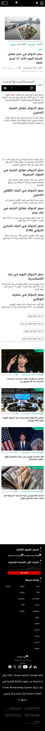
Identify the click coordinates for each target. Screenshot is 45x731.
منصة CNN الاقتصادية (32, 708)
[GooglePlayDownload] (32, 556)
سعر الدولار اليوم (35, 316)
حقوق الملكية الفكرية (32, 714)
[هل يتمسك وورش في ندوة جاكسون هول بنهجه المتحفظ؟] (22, 439)
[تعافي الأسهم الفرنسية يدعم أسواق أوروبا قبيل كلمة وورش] (22, 400)
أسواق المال (26, 375)
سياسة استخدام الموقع (13, 714)
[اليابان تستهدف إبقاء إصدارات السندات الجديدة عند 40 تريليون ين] (22, 361)
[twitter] (35, 667)
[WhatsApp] (29, 82)
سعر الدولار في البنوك (33, 331)
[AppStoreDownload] (15, 556)
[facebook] (10, 667)
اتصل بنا (37, 721)
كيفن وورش (39, 428)
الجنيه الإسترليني (37, 467)
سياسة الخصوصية (15, 708)
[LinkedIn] (20, 82)
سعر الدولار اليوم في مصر (31, 323)
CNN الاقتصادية (29, 68)
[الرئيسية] (33, 3)
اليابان (41, 351)
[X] (14, 82)
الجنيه (13, 95)
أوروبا (41, 390)
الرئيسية (31, 44)
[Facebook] (7, 82)
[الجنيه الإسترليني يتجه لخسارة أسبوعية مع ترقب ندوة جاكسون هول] (22, 478)
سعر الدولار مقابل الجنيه (32, 338)
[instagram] (19, 667)
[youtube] (25, 667)
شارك (39, 85)
